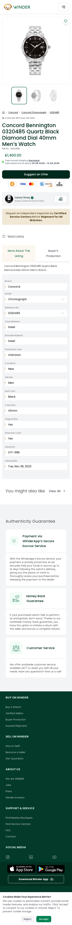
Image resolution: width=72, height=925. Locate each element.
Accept (43, 919)
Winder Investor (15, 797)
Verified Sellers (14, 713)
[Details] (51, 869)
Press (9, 791)
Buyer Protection (16, 719)
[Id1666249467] (21, 869)
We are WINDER (15, 778)
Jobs (8, 785)
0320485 (54, 112)
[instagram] (15, 857)
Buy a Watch (13, 707)
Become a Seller (15, 752)
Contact (11, 836)
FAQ (8, 830)
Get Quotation (14, 758)
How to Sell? (13, 746)
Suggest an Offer (36, 174)
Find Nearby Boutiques (19, 817)
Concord (13, 112)
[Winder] (17, 7)
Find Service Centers (18, 824)
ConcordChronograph (33, 112)
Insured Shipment (16, 726)
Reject (27, 919)
